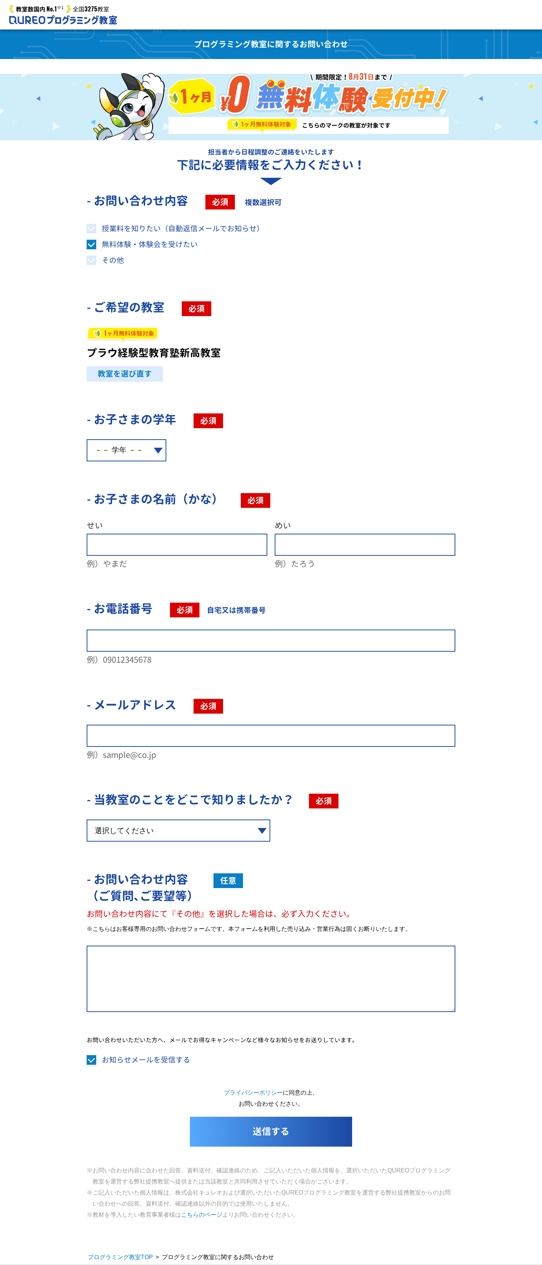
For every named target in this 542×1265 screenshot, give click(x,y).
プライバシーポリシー (253, 1092)
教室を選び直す (125, 373)
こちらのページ (201, 1215)
